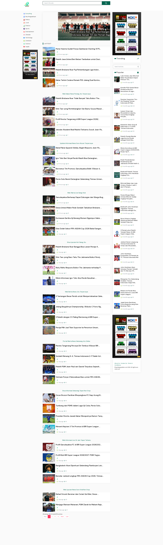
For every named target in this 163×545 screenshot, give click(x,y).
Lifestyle (27, 34)
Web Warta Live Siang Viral (76, 193)
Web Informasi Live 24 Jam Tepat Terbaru (76, 440)
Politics (27, 19)
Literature (28, 40)
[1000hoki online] (26, 58)
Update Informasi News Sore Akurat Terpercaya (76, 143)
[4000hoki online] (26, 69)
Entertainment (29, 31)
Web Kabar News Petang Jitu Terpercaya (76, 94)
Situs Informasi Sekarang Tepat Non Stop (76, 391)
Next (62, 516)
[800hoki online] (26, 66)
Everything (28, 13)
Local (27, 22)
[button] (48, 26)
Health (27, 47)
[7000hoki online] (26, 62)
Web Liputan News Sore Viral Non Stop (76, 490)
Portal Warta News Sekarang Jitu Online (76, 341)
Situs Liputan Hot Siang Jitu (76, 242)
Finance (27, 25)
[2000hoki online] (33, 66)
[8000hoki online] (26, 54)
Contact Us (124, 363)
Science (27, 43)
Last (67, 516)
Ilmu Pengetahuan (30, 16)
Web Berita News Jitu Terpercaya (76, 292)
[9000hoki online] (33, 62)
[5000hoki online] (33, 58)
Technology (28, 37)
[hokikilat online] (33, 54)
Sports (27, 28)
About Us (117, 363)
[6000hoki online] (33, 69)
